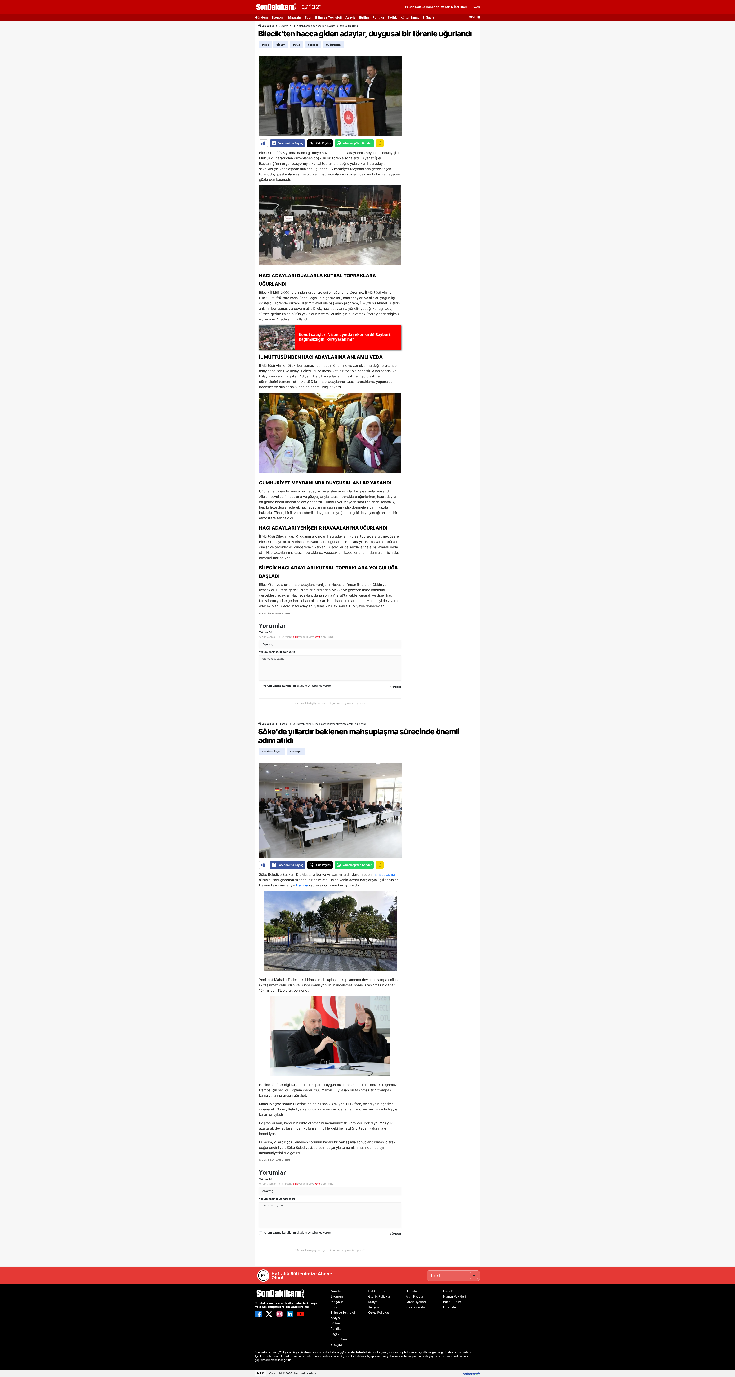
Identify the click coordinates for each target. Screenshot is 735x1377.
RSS (262, 1373)
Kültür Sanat (409, 17)
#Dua (296, 44)
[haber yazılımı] (471, 1373)
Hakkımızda (376, 1291)
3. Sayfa (428, 17)
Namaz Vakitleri (454, 1296)
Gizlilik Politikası (379, 1296)
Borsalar (412, 1291)
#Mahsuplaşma (272, 751)
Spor (308, 17)
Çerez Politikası (379, 1312)
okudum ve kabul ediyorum (297, 685)
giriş (295, 636)
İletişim (373, 1307)
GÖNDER (395, 687)
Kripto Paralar (416, 1307)
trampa (302, 885)
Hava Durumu (453, 1291)
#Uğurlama (333, 44)
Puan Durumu (453, 1302)
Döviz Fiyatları (416, 1302)
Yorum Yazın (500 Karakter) (277, 652)
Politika (378, 17)
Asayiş (350, 17)
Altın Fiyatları (415, 1296)
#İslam (280, 44)
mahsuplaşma (384, 874)
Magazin (294, 17)
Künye (372, 1302)
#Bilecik (313, 44)
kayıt (317, 636)
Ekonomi (278, 17)
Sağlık (392, 17)
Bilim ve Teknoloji (328, 17)
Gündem (261, 17)
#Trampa (295, 751)
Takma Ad (265, 632)
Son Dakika (267, 26)
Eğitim (364, 17)
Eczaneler (450, 1307)
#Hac (265, 44)
